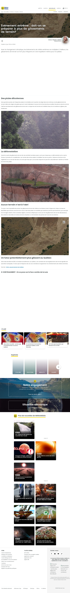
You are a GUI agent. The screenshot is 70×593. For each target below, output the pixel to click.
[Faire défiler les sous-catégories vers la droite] (58, 367)
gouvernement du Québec (17, 267)
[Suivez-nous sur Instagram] (55, 554)
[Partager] (2, 41)
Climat (11, 12)
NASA (7, 267)
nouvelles (6, 12)
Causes (16, 12)
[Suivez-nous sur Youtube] (58, 554)
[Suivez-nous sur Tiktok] (61, 554)
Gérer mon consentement (7, 561)
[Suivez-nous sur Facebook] (51, 554)
